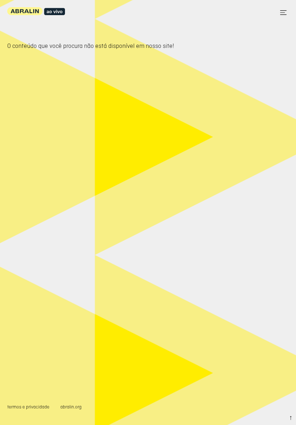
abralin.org (71, 407)
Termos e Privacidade (28, 407)
